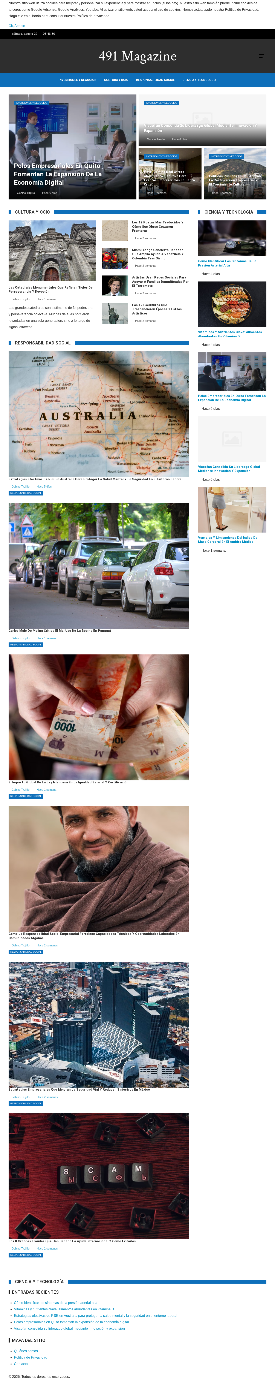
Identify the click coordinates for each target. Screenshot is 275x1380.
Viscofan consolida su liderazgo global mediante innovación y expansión (229, 469)
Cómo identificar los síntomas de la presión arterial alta (227, 263)
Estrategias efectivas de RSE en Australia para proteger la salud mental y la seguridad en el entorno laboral (95, 1315)
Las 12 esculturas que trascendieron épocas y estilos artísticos (157, 309)
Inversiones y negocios (31, 103)
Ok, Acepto (17, 26)
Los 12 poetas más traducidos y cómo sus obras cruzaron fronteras (157, 226)
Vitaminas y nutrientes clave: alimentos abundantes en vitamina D (230, 334)
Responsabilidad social (25, 493)
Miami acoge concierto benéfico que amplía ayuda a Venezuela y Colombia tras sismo (158, 254)
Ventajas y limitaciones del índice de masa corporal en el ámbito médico (227, 540)
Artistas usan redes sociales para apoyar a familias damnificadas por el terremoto (160, 281)
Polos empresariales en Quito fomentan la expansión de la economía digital (232, 398)
